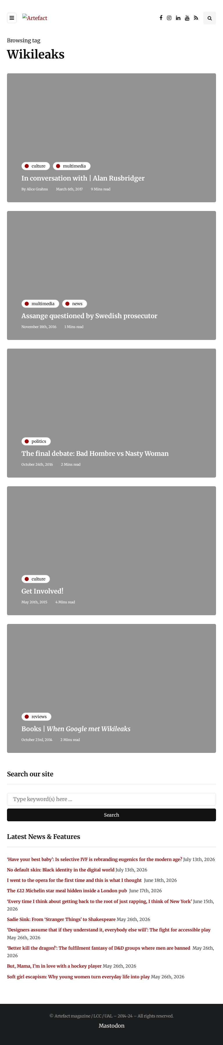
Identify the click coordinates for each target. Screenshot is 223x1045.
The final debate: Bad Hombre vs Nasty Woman (95, 453)
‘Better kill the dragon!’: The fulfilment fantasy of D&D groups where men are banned (99, 948)
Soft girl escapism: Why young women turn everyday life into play (78, 977)
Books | (75, 729)
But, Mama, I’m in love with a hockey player (54, 966)
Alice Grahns (37, 189)
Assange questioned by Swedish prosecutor (89, 316)
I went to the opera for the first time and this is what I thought (75, 880)
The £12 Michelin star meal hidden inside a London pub (67, 890)
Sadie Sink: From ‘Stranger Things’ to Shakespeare (61, 919)
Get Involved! (42, 591)
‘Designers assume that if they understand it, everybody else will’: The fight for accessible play (109, 930)
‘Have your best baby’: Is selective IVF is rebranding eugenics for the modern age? (94, 859)
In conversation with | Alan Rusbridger (83, 178)
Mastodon (112, 1025)
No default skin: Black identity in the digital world (60, 870)
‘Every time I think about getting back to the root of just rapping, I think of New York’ (99, 901)
